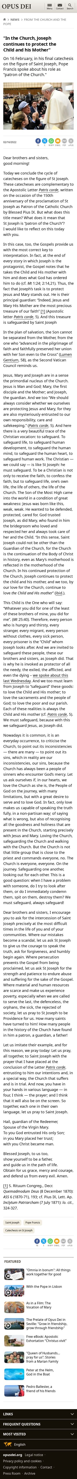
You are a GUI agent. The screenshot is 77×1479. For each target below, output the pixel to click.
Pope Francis (32, 1222)
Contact (46, 1467)
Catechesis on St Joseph (18, 1230)
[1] (43, 311)
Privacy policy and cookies (22, 1461)
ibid (59, 592)
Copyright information (20, 1467)
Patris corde (48, 189)
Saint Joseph (12, 1222)
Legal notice (34, 1455)
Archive (29, 1473)
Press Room (12, 1473)
